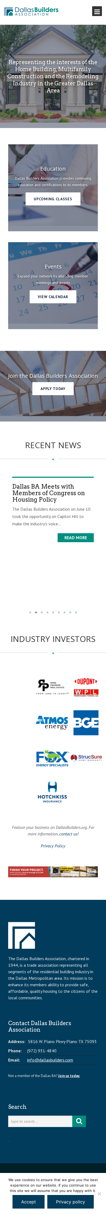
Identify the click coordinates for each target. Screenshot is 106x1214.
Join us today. (69, 1075)
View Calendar (53, 296)
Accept (28, 1201)
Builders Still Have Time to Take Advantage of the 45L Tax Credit (56, 529)
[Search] (79, 1121)
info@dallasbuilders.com (50, 1060)
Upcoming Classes (53, 198)
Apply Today (53, 388)
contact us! (68, 834)
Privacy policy (70, 1201)
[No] (99, 1193)
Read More (80, 573)
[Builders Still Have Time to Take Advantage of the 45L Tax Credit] (58, 495)
